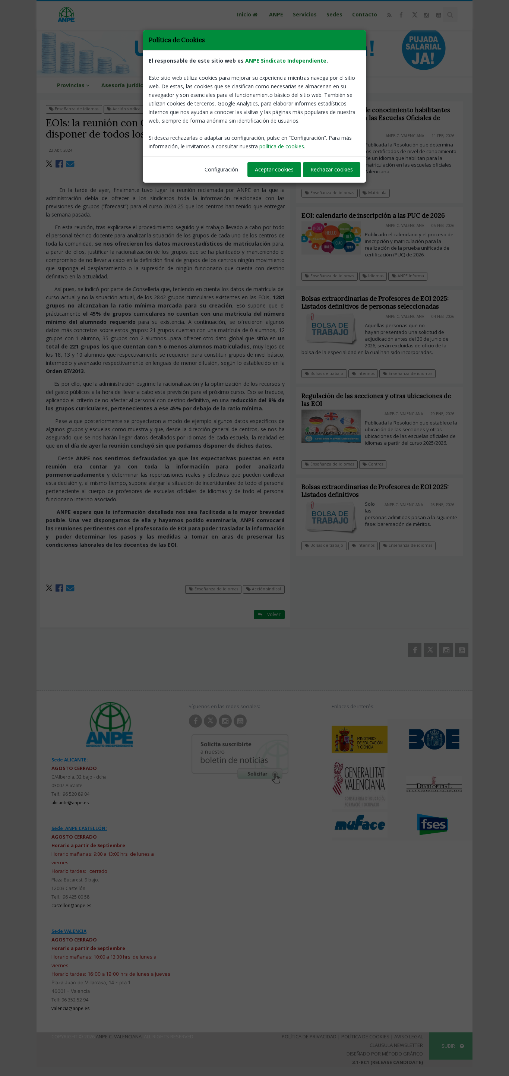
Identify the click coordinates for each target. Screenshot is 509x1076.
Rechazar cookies (331, 169)
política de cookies (281, 146)
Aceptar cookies (274, 169)
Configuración (221, 169)
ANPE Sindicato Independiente (285, 60)
